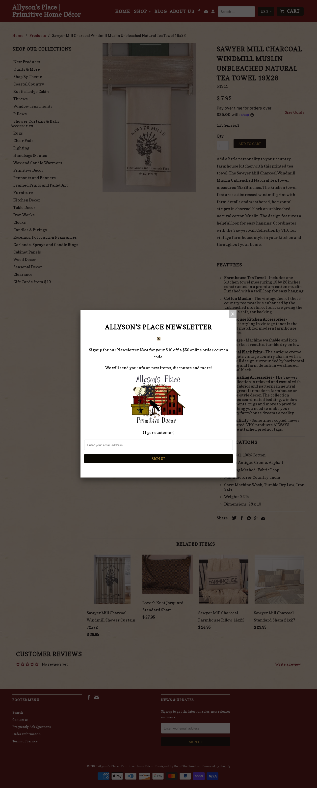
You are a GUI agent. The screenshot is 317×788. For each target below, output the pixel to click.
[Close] (233, 314)
